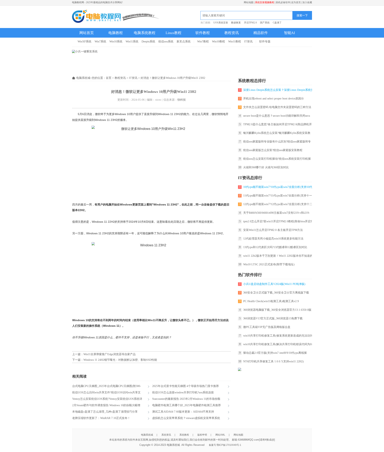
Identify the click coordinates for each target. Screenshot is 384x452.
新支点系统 (184, 41)
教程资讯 (231, 33)
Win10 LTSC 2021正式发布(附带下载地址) (269, 264)
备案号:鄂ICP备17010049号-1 (225, 445)
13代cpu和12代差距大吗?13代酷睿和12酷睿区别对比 (275, 247)
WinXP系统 (84, 41)
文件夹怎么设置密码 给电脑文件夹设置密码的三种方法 (277, 107)
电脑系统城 (147, 434)
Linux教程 (173, 33)
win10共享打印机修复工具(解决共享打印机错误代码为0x (278, 344)
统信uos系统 (165, 41)
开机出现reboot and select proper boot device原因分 (273, 98)
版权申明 (202, 434)
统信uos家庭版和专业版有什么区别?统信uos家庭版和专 (277, 141)
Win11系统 (132, 41)
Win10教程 (218, 41)
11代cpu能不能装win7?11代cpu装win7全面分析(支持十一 (277, 195)
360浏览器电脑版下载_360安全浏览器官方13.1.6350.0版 (277, 309)
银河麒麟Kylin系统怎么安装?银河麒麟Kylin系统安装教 (276, 132)
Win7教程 (203, 41)
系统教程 (184, 434)
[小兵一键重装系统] (85, 51)
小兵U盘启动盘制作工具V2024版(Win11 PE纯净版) (274, 284)
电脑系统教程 (144, 33)
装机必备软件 (283, 2)
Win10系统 (115, 41)
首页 (108, 77)
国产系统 (265, 22)
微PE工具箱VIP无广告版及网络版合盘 (266, 327)
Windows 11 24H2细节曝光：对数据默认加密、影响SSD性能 (120, 359)
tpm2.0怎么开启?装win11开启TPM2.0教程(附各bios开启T (277, 221)
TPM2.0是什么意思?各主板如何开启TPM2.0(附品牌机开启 (279, 124)
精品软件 (260, 33)
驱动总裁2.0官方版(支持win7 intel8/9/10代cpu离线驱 (275, 352)
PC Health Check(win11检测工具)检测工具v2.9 (271, 301)
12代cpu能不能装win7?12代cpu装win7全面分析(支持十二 (277, 204)
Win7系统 (100, 41)
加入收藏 (307, 2)
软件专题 (264, 41)
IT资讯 (248, 41)
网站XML (220, 434)
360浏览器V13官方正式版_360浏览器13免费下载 (273, 318)
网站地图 (248, 2)
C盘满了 (277, 22)
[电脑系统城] (116, 17)
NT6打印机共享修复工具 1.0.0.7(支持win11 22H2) (273, 361)
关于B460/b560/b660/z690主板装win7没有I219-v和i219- (276, 212)
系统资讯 (166, 434)
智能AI (289, 33)
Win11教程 (234, 41)
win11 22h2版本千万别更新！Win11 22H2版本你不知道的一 (279, 255)
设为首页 (296, 2)
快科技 (181, 99)
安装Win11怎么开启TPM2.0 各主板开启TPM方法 (273, 230)
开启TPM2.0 (250, 22)
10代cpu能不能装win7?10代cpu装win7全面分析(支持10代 (277, 186)
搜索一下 (302, 15)
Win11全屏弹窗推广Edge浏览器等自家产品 (109, 354)
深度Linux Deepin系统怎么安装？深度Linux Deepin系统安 (278, 89)
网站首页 (86, 33)
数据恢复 (236, 22)
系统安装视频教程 (264, 2)
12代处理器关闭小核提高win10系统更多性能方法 (273, 238)
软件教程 (202, 33)
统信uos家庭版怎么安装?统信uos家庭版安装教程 (272, 150)
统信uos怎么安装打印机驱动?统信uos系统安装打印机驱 (277, 158)
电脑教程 (115, 33)
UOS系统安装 (220, 22)
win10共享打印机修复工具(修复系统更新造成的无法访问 (278, 335)
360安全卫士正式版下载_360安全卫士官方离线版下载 (276, 292)
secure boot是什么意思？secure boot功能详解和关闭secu (276, 115)
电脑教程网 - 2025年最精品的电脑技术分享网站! (97, 2)
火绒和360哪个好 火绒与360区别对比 (266, 167)
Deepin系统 (148, 41)
